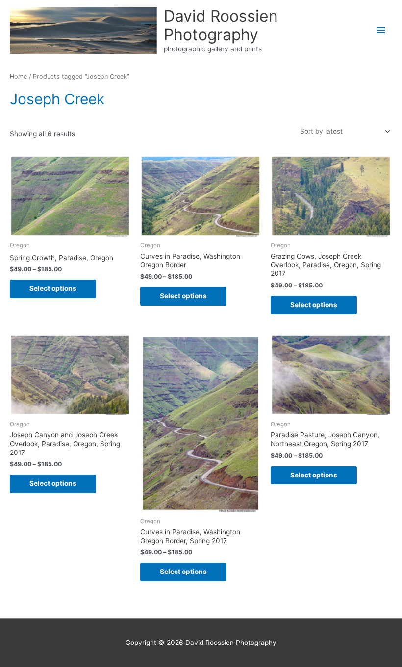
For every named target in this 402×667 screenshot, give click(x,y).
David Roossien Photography (221, 25)
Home (18, 76)
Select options (52, 288)
